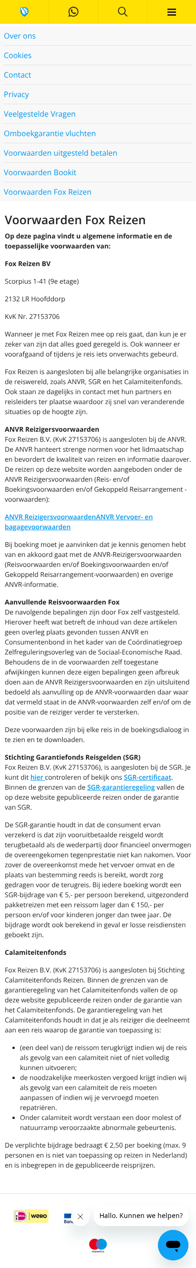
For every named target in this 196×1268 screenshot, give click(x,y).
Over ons (20, 35)
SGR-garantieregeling (121, 787)
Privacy (16, 94)
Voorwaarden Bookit (40, 172)
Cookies (17, 55)
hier (37, 777)
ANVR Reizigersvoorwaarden (50, 517)
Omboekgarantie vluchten (50, 133)
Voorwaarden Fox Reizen (47, 192)
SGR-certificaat (147, 777)
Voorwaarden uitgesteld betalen (61, 153)
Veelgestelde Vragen (40, 114)
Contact (17, 74)
